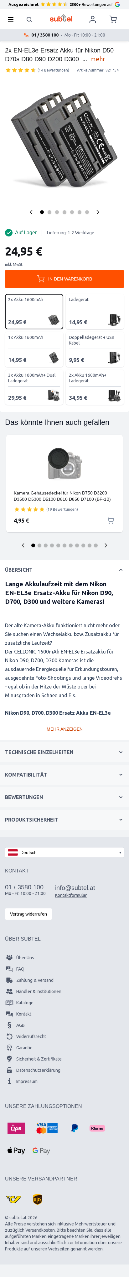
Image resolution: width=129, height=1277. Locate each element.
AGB (20, 1025)
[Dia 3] (46, 545)
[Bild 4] (64, 212)
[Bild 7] (87, 212)
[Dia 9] (83, 545)
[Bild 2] (49, 212)
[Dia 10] (89, 545)
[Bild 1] (42, 212)
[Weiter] (98, 212)
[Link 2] (64, 487)
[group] (20, 70)
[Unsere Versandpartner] (14, 1199)
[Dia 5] (58, 545)
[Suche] (29, 19)
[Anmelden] (93, 19)
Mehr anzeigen (65, 729)
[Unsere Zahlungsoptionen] (16, 1128)
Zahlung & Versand (35, 980)
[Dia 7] (71, 545)
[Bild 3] (57, 212)
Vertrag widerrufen (28, 914)
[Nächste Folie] (106, 545)
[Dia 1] (33, 545)
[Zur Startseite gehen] (61, 18)
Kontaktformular (71, 895)
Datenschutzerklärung (38, 1070)
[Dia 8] (77, 545)
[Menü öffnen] (12, 19)
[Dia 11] (96, 545)
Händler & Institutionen (38, 991)
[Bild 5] (72, 212)
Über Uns (25, 957)
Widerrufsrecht (31, 1036)
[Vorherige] (31, 212)
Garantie (24, 1047)
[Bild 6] (79, 212)
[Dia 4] (52, 545)
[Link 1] (64, 463)
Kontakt (23, 1013)
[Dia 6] (64, 545)
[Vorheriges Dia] (23, 545)
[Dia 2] (39, 545)
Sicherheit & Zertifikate (39, 1058)
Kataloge (25, 1002)
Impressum (27, 1081)
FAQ (20, 968)
